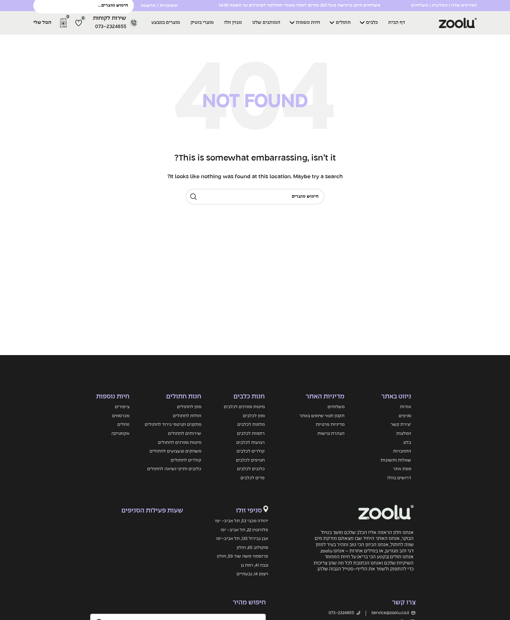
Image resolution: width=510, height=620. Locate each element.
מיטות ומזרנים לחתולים (179, 443)
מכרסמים (120, 416)
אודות (405, 407)
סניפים (405, 416)
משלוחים (336, 407)
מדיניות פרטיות (330, 425)
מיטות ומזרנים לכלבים (244, 407)
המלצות (403, 434)
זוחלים (123, 425)
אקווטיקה (120, 434)
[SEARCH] (194, 197)
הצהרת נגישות (331, 434)
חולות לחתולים (187, 416)
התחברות (402, 451)
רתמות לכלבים (251, 434)
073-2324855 (110, 26)
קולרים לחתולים (186, 460)
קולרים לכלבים (251, 451)
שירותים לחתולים (184, 434)
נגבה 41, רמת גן (254, 565)
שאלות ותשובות (396, 460)
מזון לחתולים (189, 407)
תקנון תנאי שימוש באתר (322, 416)
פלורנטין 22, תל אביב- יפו (244, 530)
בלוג (407, 443)
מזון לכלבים (254, 416)
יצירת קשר (401, 425)
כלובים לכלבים (251, 469)
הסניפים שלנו (464, 5)
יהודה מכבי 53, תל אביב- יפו (241, 521)
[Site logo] (435, 22)
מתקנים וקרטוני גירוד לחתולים (173, 425)
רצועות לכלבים (250, 443)
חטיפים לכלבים (250, 460)
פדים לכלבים (252, 478)
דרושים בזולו (399, 478)
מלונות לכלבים (251, 425)
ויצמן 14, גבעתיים (252, 574)
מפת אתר (402, 469)
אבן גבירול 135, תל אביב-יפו (242, 539)
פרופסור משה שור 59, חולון (242, 556)
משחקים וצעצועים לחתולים (175, 451)
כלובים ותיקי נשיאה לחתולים (174, 469)
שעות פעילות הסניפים (152, 511)
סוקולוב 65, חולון (252, 548)
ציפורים (122, 407)
